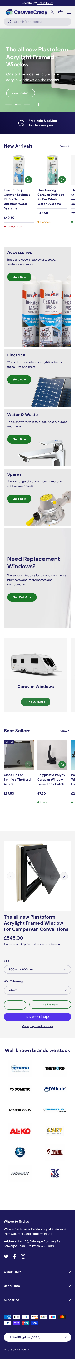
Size (6, 960)
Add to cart (50, 1004)
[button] (60, 12)
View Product (21, 93)
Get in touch (45, 3)
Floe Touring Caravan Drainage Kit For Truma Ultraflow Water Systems (17, 199)
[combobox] (37, 22)
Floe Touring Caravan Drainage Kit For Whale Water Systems (51, 197)
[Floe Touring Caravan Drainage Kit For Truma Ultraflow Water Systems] (19, 170)
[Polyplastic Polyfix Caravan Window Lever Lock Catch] (52, 755)
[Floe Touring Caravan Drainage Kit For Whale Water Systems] (52, 170)
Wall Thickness (13, 981)
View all (65, 146)
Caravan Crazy (21, 1349)
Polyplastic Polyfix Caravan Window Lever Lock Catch (51, 779)
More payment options (37, 1026)
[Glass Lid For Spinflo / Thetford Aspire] (19, 755)
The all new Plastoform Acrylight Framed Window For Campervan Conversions (36, 923)
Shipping (25, 944)
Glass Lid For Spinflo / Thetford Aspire (17, 779)
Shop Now (19, 277)
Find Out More (22, 597)
